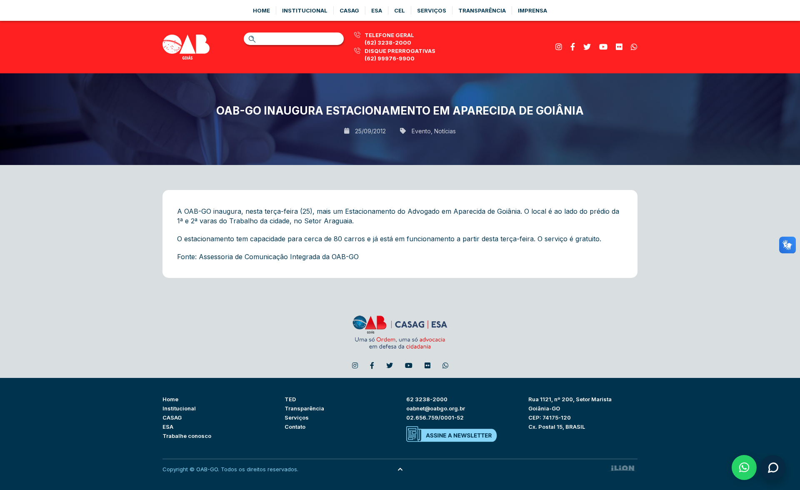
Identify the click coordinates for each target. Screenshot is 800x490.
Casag (349, 10)
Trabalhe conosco (186, 435)
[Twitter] (587, 46)
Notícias (445, 131)
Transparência (482, 10)
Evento (421, 131)
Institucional (305, 10)
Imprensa (532, 10)
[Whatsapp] (634, 46)
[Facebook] (572, 46)
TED (290, 399)
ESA (167, 426)
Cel (399, 10)
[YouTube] (603, 46)
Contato (295, 426)
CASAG (172, 417)
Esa (376, 10)
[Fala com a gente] (772, 467)
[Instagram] (558, 46)
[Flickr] (619, 46)
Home (261, 10)
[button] (744, 467)
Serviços (431, 10)
